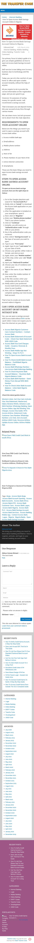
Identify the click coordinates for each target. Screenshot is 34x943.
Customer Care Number (11, 415)
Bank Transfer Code (21, 940)
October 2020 (9, 813)
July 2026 (8, 730)
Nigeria (11, 517)
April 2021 (8, 797)
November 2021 (10, 778)
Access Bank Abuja (19, 496)
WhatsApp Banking (20, 406)
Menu (3, 10)
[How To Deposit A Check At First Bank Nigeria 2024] (17, 475)
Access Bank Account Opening (13, 498)
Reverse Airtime (23, 420)
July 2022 (8, 756)
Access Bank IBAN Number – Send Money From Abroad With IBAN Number (18, 381)
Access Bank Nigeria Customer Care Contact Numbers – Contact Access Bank (17, 332)
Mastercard (22, 401)
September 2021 (10, 783)
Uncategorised (10, 715)
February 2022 (10, 770)
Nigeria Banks (20, 517)
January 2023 (9, 740)
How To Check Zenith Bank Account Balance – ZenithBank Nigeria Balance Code (18, 362)
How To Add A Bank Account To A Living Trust (17, 879)
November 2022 (10, 746)
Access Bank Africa (21, 501)
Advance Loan (24, 404)
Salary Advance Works (10, 404)
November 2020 (10, 810)
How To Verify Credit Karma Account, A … (18, 917)
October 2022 (9, 748)
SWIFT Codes (10, 709)
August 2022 (9, 754)
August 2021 (9, 786)
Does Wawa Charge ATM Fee (15, 672)
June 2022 (8, 759)
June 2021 (8, 791)
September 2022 (10, 751)
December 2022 (10, 743)
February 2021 (10, 802)
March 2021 (9, 799)
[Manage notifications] (30, 939)
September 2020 (11, 815)
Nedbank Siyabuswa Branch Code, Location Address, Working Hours (15, 462)
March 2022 (9, 767)
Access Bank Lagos (22, 505)
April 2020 (8, 829)
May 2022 (8, 762)
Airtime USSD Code (9, 420)
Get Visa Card (19, 399)
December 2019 (10, 834)
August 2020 (9, 818)
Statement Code (20, 413)
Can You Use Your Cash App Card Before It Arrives (16, 872)
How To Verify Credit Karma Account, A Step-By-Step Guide (17, 850)
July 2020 (8, 821)
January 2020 (9, 831)
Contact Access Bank (19, 515)
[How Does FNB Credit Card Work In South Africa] (17, 442)
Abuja (8, 496)
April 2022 (8, 764)
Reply (3, 557)
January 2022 (9, 773)
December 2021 (10, 775)
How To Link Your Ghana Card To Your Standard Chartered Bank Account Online (17, 653)
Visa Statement (11, 401)
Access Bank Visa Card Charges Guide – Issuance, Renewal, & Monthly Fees (17, 346)
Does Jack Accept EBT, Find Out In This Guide (17, 857)
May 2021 (8, 794)
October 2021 (9, 781)
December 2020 (10, 807)
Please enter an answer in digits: (15, 610)
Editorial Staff (9, 47)
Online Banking (7, 52)
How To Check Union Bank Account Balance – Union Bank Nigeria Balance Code (18, 388)
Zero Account (22, 418)
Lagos (4, 517)
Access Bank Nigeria (10, 508)
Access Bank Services (10, 512)
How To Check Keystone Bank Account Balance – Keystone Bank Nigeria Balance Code (17, 374)
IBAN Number (7, 406)
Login (7, 701)
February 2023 (10, 738)
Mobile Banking (22, 50)
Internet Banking (10, 50)
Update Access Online (10, 422)
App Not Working (19, 408)
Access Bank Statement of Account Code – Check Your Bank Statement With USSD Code (18, 339)
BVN (22, 318)
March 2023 (9, 735)
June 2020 (8, 823)
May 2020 (8, 826)
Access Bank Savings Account (17, 510)
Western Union (7, 399)
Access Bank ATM (9, 503)
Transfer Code (19, 52)
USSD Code (9, 717)
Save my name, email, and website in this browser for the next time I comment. (16, 604)
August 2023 (9, 732)
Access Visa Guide (16, 411)
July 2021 (8, 789)
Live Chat (12, 418)
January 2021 (9, 805)
